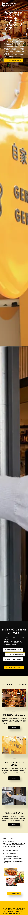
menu (25, 4)
